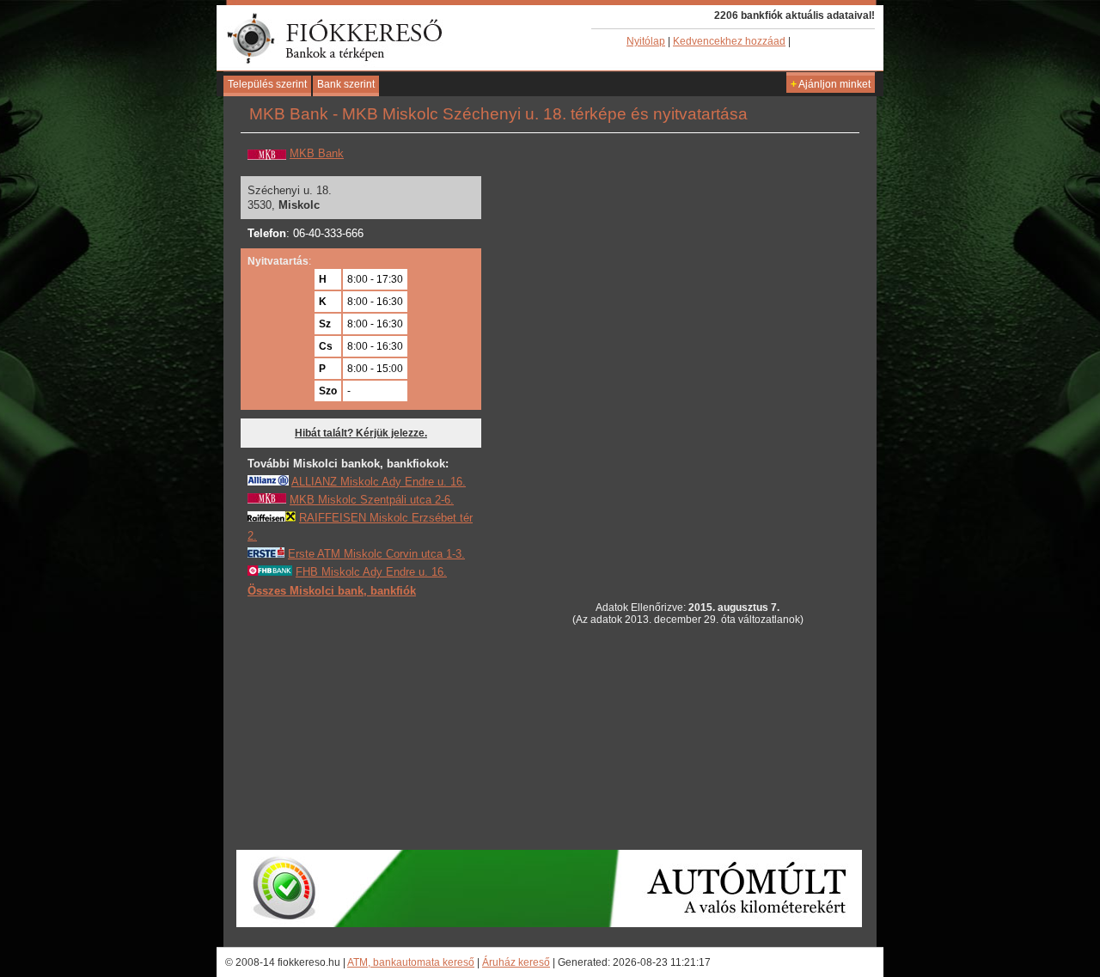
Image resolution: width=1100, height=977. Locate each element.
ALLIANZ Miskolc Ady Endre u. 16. (378, 481)
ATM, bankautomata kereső (410, 962)
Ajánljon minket (831, 84)
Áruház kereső (516, 962)
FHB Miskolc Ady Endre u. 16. (371, 571)
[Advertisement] (376, 722)
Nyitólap (645, 41)
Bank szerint (346, 84)
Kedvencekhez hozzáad (729, 41)
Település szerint (267, 84)
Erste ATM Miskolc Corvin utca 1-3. (376, 553)
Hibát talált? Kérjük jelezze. (361, 433)
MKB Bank (317, 153)
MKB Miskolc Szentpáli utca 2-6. (372, 499)
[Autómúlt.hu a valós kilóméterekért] (549, 924)
